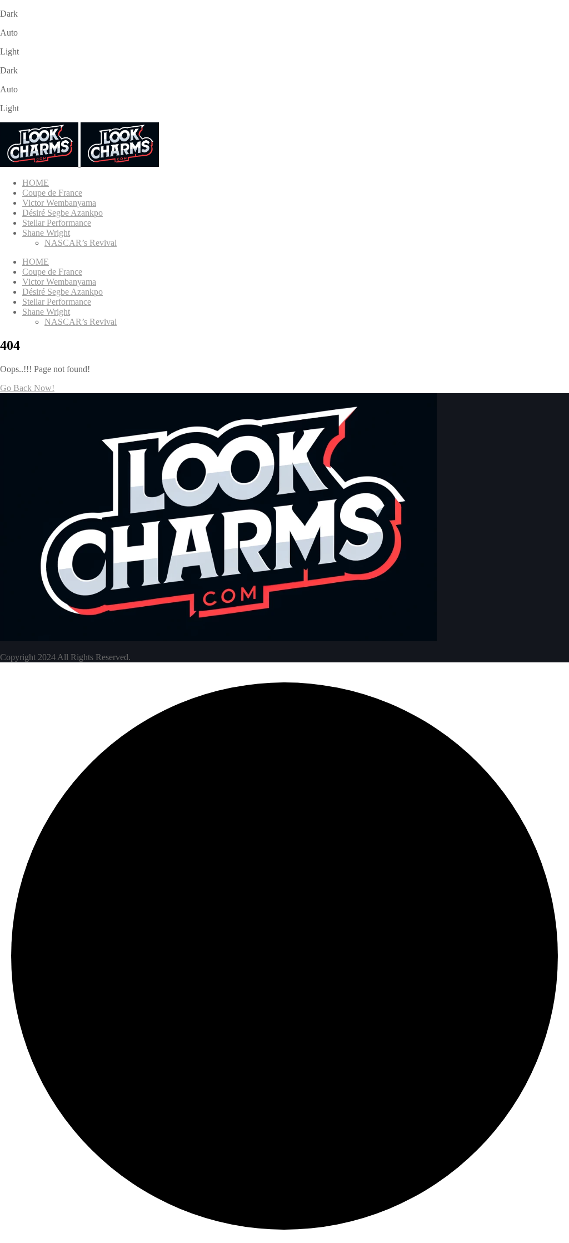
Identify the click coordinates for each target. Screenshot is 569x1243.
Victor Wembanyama (59, 202)
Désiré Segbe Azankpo (62, 212)
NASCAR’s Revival (80, 242)
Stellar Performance (56, 222)
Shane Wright (46, 232)
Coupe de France (52, 192)
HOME (35, 182)
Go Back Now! (27, 388)
